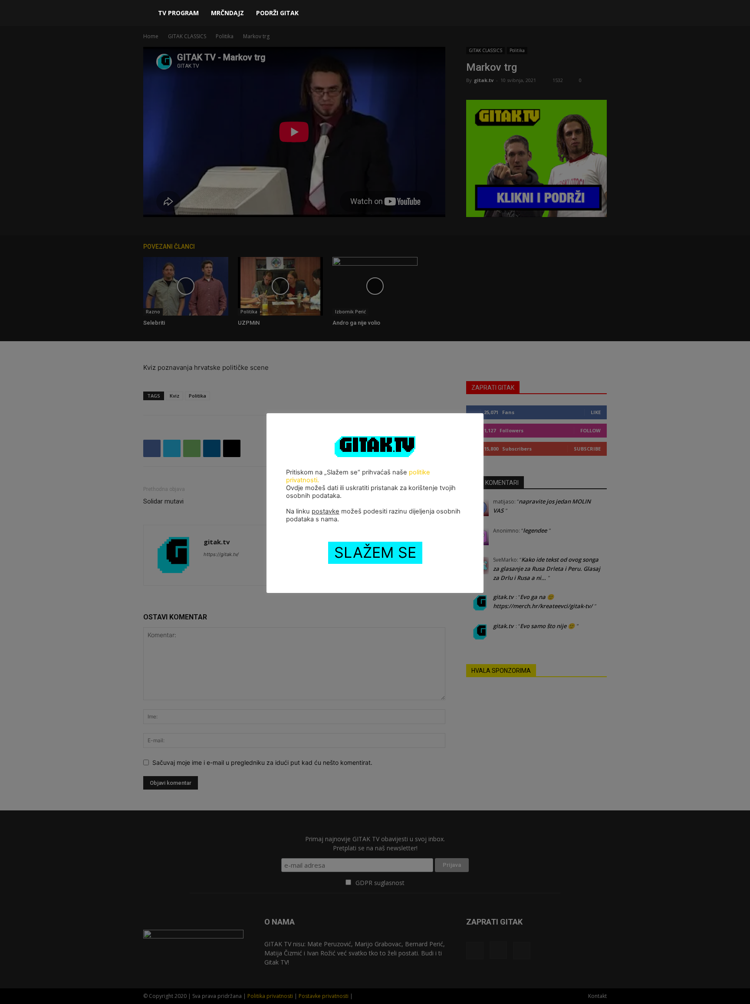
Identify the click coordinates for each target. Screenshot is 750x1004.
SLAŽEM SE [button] (375, 552)
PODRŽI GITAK (277, 13)
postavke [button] (325, 511)
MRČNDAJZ (227, 13)
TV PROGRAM (178, 13)
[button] (596, 14)
